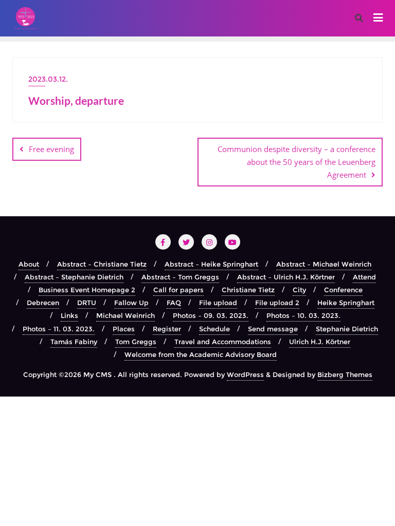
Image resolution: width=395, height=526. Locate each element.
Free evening (51, 149)
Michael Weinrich (125, 315)
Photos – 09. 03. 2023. (210, 315)
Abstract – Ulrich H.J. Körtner (286, 277)
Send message (273, 329)
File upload (218, 302)
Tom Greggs (135, 341)
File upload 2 (277, 302)
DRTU (86, 302)
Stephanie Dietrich (347, 329)
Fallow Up (131, 302)
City (299, 290)
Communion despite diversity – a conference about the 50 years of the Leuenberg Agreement (296, 162)
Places (124, 329)
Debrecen (43, 302)
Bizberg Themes (344, 374)
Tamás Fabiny (73, 341)
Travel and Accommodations (222, 341)
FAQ (174, 302)
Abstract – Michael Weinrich (323, 264)
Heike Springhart (345, 302)
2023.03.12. (48, 79)
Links (69, 315)
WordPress (245, 374)
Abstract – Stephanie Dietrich (74, 277)
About (29, 264)
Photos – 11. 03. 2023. (59, 329)
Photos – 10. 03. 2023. (303, 315)
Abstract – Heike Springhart (211, 264)
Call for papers (178, 290)
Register (167, 329)
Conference (343, 290)
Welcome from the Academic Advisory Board (200, 354)
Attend (364, 277)
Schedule (214, 329)
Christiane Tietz (248, 290)
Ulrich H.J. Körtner (319, 341)
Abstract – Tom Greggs (180, 277)
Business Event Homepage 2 (87, 290)
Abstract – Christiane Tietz (102, 264)
